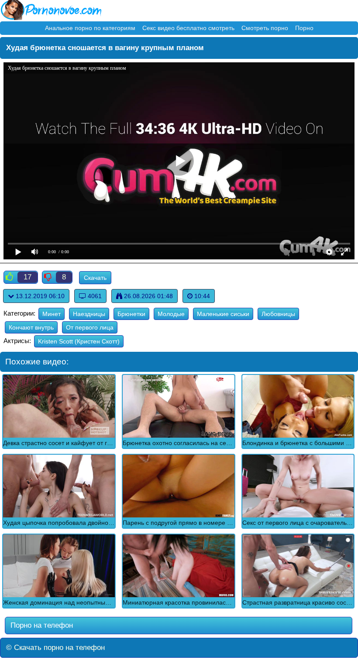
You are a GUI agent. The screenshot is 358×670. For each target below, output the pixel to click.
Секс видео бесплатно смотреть (188, 27)
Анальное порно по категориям (90, 27)
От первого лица (90, 327)
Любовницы (278, 313)
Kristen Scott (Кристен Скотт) (79, 341)
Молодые (171, 313)
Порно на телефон (40, 625)
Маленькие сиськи (223, 313)
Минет (51, 313)
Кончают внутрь (31, 327)
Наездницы (89, 313)
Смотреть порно (264, 27)
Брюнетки (131, 313)
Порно (304, 27)
